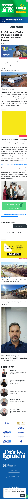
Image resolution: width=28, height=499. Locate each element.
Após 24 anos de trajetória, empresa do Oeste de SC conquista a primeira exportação (14, 358)
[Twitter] (14, 27)
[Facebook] (11, 27)
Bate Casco (13, 370)
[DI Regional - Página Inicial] (7, 423)
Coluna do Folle (15, 409)
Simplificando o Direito (17, 380)
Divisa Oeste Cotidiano (6, 277)
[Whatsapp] (17, 27)
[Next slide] (25, 190)
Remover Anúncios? (23, 58)
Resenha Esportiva (16, 400)
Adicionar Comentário (20, 226)
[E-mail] (19, 27)
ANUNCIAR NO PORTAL (14, 476)
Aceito (22, 495)
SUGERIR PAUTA (14, 470)
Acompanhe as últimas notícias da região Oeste (14, 164)
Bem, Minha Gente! (15, 390)
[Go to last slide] (3, 190)
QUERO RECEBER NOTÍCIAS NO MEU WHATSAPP (12, 206)
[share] (22, 27)
